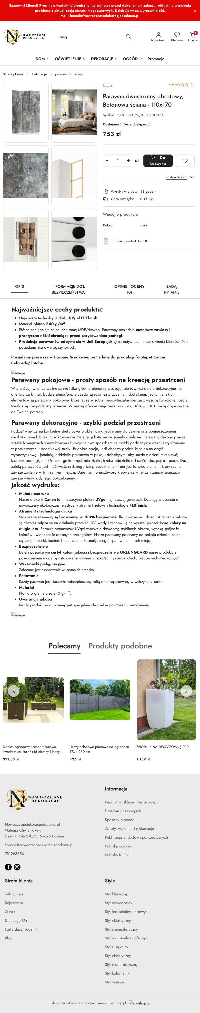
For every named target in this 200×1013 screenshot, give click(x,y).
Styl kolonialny (117, 973)
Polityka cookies (118, 846)
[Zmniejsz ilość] (106, 161)
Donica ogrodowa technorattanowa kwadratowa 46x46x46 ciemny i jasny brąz (31, 749)
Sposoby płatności (120, 820)
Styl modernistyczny (121, 964)
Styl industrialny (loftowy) (126, 911)
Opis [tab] (19, 286)
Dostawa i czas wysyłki (124, 811)
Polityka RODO (117, 855)
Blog (9, 938)
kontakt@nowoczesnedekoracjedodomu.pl (39, 845)
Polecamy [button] (64, 645)
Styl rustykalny (116, 947)
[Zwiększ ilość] (128, 161)
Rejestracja (14, 903)
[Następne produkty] (186, 691)
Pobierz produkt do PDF (130, 241)
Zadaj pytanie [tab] (172, 289)
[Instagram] (17, 867)
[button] (26, 112)
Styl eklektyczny (118, 920)
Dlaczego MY (16, 920)
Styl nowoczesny (118, 903)
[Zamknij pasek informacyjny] (195, 11)
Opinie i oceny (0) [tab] (129, 289)
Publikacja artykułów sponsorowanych (136, 837)
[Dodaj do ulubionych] (185, 161)
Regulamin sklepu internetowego (132, 802)
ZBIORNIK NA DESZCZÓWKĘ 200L (163, 746)
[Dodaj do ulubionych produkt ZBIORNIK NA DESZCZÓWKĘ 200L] (191, 665)
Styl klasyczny (116, 894)
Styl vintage (114, 982)
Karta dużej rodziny (21, 929)
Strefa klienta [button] (19, 880)
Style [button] (110, 880)
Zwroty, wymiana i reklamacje (129, 828)
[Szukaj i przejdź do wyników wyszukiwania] (128, 37)
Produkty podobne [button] (120, 645)
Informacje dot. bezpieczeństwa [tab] (68, 289)
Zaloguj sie (14, 894)
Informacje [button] (116, 788)
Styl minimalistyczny (121, 929)
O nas (10, 911)
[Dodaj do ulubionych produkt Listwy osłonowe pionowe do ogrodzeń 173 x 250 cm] (125, 665)
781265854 (14, 854)
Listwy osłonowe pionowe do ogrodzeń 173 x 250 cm (99, 749)
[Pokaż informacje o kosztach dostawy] (151, 198)
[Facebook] (8, 867)
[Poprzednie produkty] (13, 691)
